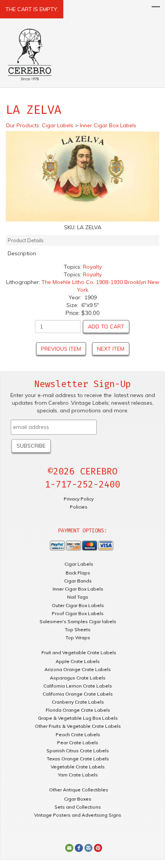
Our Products (22, 125)
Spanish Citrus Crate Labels (77, 750)
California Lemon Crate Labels (77, 686)
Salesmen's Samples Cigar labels (78, 621)
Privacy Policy (79, 499)
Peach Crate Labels (78, 734)
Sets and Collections (77, 807)
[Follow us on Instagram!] (88, 847)
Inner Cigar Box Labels (78, 589)
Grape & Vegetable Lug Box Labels (78, 718)
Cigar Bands (78, 581)
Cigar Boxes (77, 799)
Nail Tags (77, 597)
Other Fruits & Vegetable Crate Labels (78, 726)
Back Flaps (78, 573)
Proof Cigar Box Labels (78, 613)
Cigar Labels (78, 564)
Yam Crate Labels (78, 775)
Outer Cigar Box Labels (78, 605)
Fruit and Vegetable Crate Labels (78, 652)
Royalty (92, 266)
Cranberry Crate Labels (78, 702)
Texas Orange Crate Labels (78, 759)
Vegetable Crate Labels (78, 767)
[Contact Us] (69, 847)
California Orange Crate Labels (78, 694)
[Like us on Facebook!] (79, 847)
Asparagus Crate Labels (78, 678)
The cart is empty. (31, 9)
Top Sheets (78, 629)
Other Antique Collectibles (78, 790)
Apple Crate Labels (78, 661)
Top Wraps (78, 637)
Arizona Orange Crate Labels (78, 669)
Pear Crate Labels (77, 742)
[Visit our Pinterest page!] (98, 847)
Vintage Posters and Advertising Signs (77, 815)
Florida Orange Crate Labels (78, 710)
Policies (78, 507)
